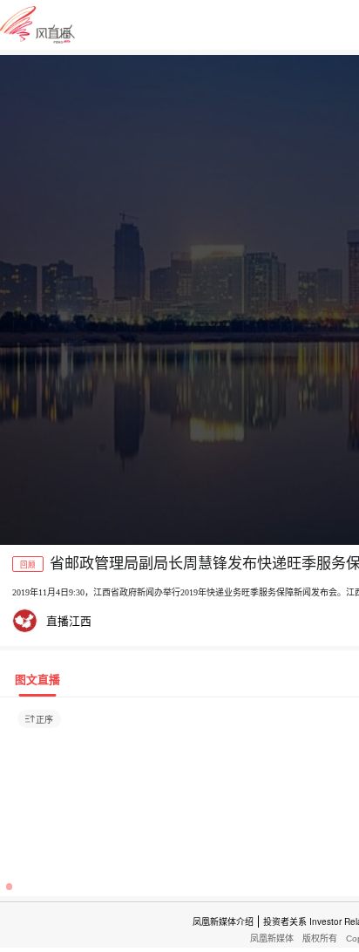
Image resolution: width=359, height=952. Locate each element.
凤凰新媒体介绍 (223, 921)
